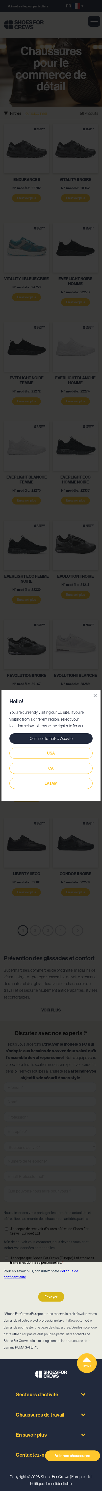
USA (51, 753)
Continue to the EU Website (51, 738)
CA (51, 768)
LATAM (51, 783)
